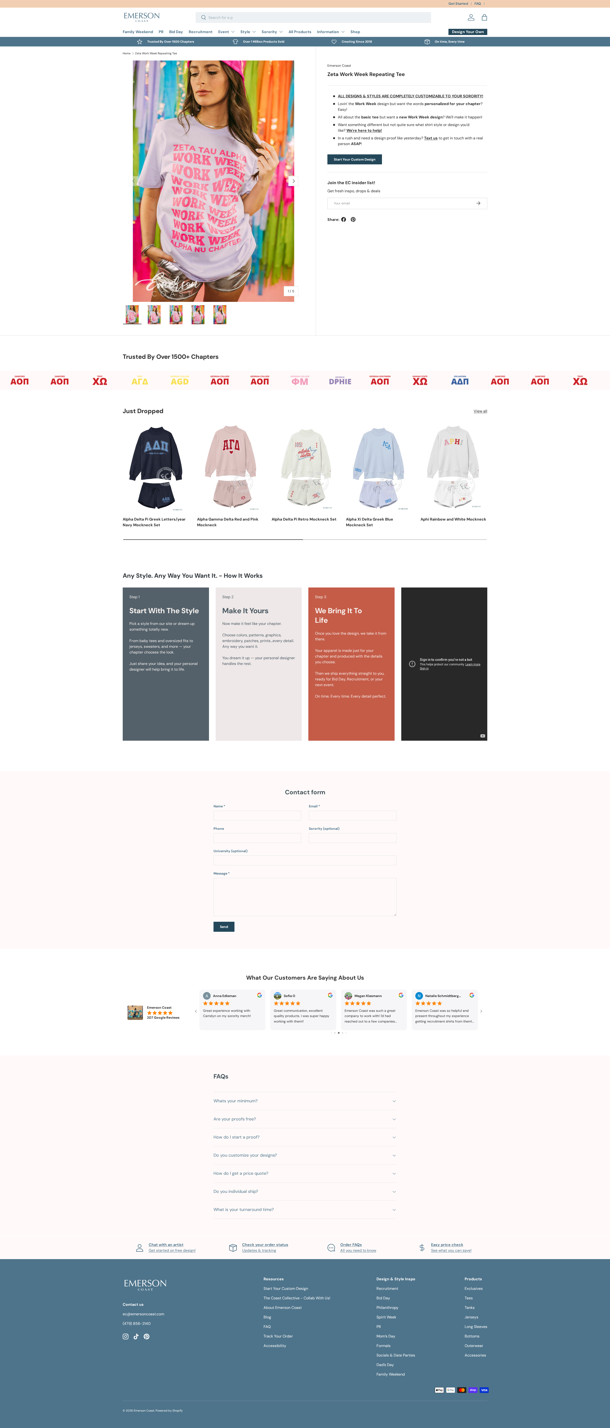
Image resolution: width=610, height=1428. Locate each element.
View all (480, 411)
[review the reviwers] (259, 996)
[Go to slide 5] (339, 1033)
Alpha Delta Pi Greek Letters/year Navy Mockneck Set (154, 522)
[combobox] (313, 17)
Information (328, 31)
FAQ (477, 3)
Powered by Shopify (169, 1411)
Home (127, 53)
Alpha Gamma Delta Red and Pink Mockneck (227, 522)
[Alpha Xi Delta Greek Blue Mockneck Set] (379, 467)
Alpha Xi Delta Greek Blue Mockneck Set (369, 522)
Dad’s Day (385, 1364)
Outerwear (474, 1345)
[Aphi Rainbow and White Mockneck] (454, 467)
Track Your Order (278, 1336)
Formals (383, 1345)
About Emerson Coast (283, 1307)
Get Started (458, 3)
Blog (267, 1317)
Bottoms (472, 1336)
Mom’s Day (385, 1336)
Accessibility (275, 1345)
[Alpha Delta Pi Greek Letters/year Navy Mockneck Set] (156, 467)
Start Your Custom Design (355, 159)
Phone (219, 828)
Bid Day (176, 31)
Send (224, 927)
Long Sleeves (476, 1326)
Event (223, 31)
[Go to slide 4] (335, 1032)
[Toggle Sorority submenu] (281, 32)
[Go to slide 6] (342, 1032)
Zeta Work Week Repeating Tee (156, 53)
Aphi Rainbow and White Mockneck (453, 519)
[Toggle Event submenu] (233, 32)
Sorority (269, 31)
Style (245, 31)
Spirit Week (386, 1317)
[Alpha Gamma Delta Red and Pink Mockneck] (230, 467)
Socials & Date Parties (395, 1355)
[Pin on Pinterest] (353, 219)
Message (220, 873)
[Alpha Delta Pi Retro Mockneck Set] (305, 467)
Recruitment (201, 31)
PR (161, 31)
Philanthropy (387, 1307)
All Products (300, 31)
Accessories (475, 1355)
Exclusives (474, 1288)
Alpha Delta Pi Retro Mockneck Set (304, 519)
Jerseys (471, 1317)
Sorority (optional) (324, 828)
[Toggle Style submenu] (254, 32)
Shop (355, 31)
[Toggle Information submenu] (343, 32)
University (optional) (231, 851)
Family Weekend (138, 31)
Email (313, 806)
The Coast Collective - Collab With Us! (297, 1298)
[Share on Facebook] (343, 219)
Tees (469, 1298)
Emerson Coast (339, 65)
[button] (484, 17)
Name (218, 806)
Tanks (470, 1307)
